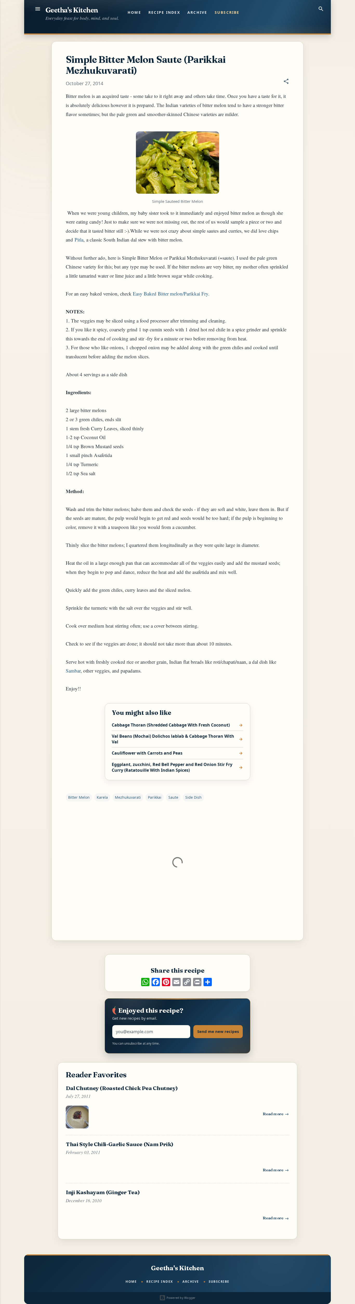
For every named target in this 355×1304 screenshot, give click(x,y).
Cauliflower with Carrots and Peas (147, 753)
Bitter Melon (79, 797)
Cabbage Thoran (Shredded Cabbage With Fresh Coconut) (171, 725)
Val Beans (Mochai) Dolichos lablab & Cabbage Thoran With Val (173, 739)
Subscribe (227, 12)
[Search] (321, 9)
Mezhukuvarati (128, 797)
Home (134, 12)
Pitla (79, 239)
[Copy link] (187, 982)
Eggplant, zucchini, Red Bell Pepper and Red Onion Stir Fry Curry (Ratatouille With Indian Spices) (172, 767)
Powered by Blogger (180, 1298)
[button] (286, 82)
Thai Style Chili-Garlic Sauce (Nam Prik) (119, 1144)
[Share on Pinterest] (166, 982)
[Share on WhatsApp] (145, 982)
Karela (102, 797)
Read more (276, 1115)
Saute (173, 797)
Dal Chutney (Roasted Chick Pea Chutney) (122, 1088)
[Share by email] (176, 982)
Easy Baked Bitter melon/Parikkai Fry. (171, 293)
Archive (197, 12)
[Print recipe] (197, 982)
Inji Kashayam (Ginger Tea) (103, 1192)
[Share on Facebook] (156, 982)
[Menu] (37, 9)
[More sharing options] (207, 982)
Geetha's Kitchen (71, 10)
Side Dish (193, 797)
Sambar (73, 670)
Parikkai (154, 797)
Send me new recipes (218, 1031)
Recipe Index (164, 12)
